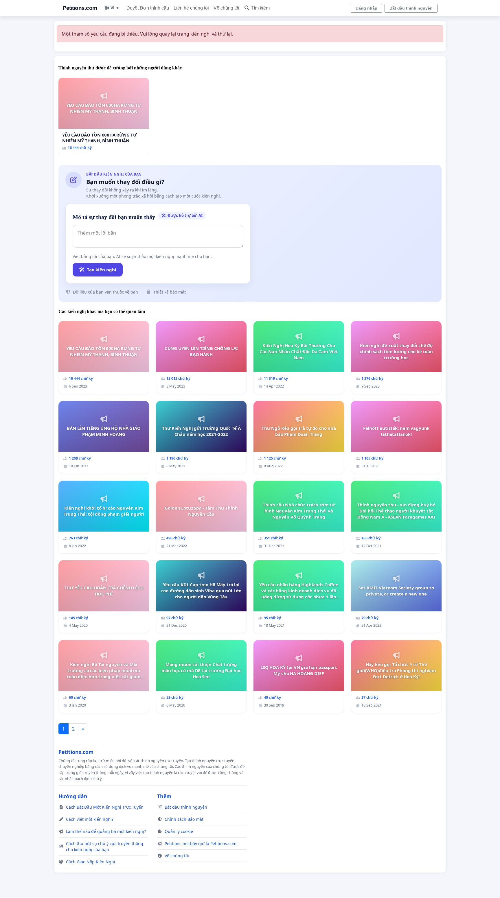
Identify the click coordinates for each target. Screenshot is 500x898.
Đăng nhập (366, 8)
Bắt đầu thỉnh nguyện (411, 8)
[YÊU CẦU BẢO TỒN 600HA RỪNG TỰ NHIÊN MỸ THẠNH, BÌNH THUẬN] (103, 116)
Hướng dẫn (72, 796)
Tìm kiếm (260, 7)
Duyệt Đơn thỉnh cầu (147, 7)
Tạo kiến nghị (101, 269)
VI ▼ (115, 7)
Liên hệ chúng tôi (191, 7)
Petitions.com (79, 8)
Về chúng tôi (226, 7)
